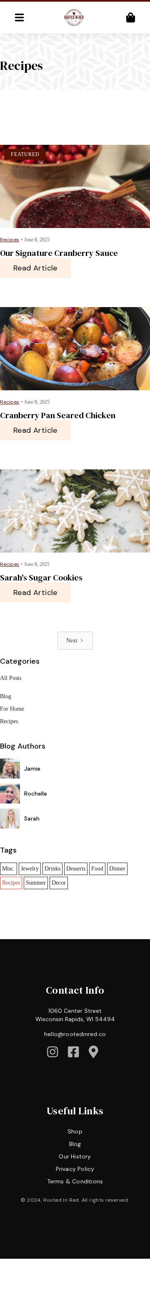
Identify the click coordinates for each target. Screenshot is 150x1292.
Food (97, 868)
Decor (59, 883)
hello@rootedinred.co (75, 1034)
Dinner (117, 868)
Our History (75, 1156)
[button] (19, 17)
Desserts (75, 868)
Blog (5, 696)
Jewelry (30, 868)
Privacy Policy (75, 1169)
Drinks (52, 868)
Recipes (9, 721)
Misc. (8, 868)
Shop (75, 1131)
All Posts (10, 678)
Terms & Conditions (75, 1181)
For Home (12, 709)
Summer (36, 883)
